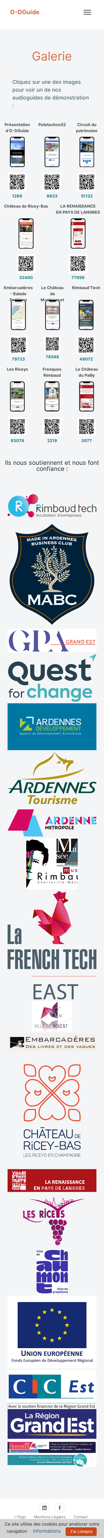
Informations (47, 1531)
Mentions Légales (50, 1516)
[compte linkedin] (44, 1508)
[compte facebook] (60, 1508)
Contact (81, 1516)
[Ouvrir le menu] (87, 12)
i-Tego (20, 1516)
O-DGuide (24, 12)
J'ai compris (81, 1531)
